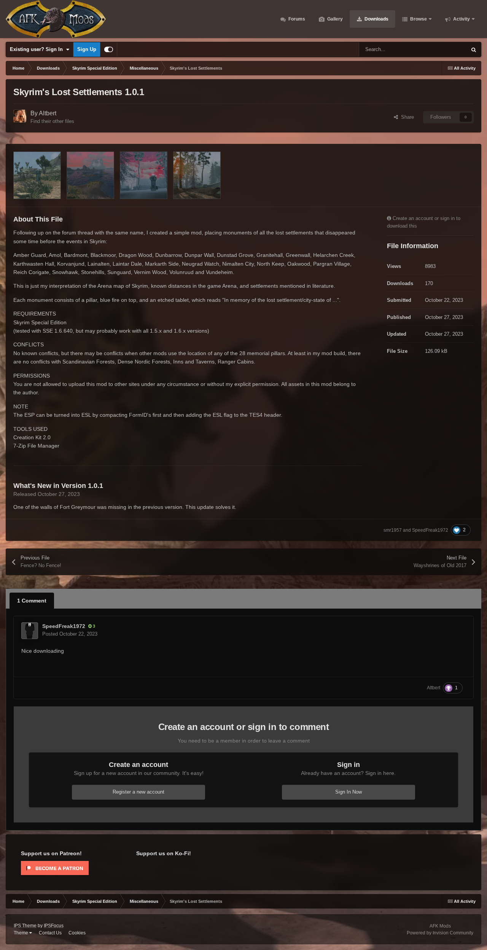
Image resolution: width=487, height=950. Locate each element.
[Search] (473, 49)
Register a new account (138, 792)
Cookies (77, 933)
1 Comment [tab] (31, 601)
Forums (296, 19)
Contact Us (50, 933)
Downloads (375, 19)
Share (406, 117)
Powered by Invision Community (440, 933)
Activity (461, 19)
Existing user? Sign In (38, 49)
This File (447, 49)
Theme (21, 933)
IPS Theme (25, 925)
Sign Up (86, 49)
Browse (418, 19)
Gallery (334, 19)
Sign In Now (348, 792)
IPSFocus (54, 925)
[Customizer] (108, 49)
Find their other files (52, 121)
